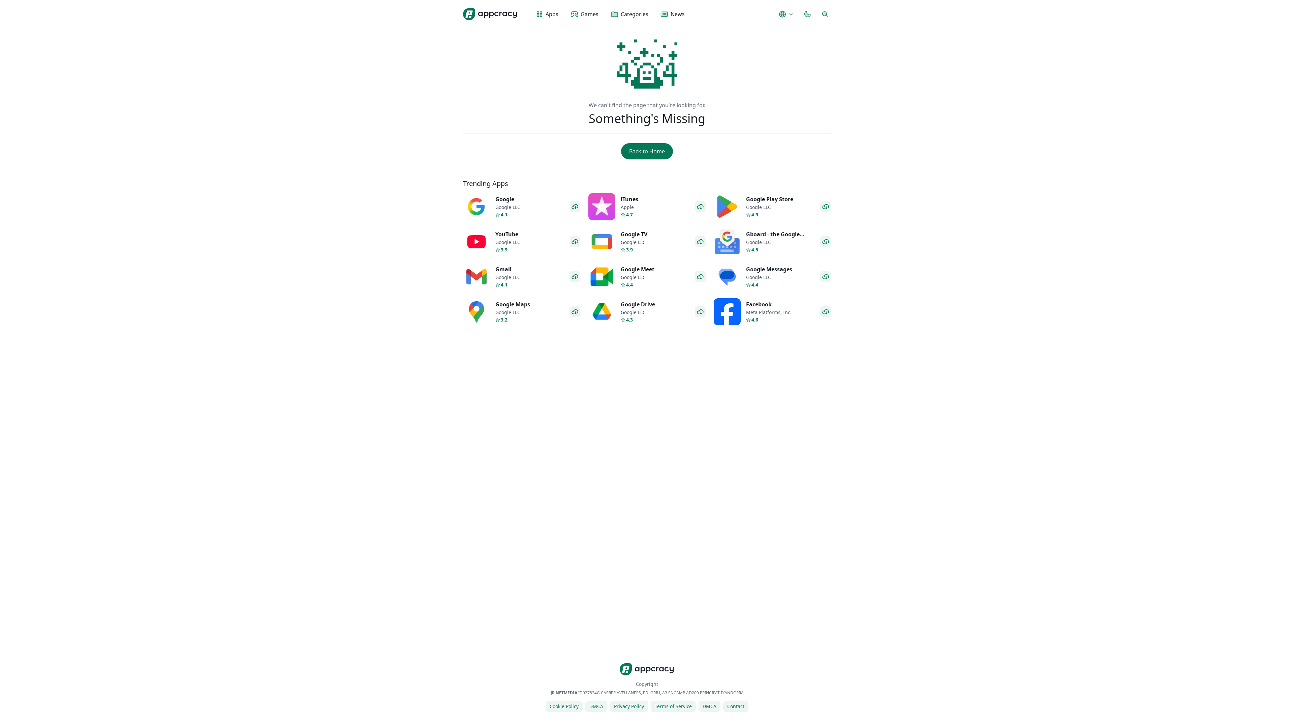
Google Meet (637, 269)
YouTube (506, 234)
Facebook (759, 304)
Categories (634, 14)
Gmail (503, 269)
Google (504, 199)
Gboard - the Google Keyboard (773, 238)
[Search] (825, 14)
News (678, 14)
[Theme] (807, 14)
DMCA (596, 706)
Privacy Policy (629, 706)
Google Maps (512, 304)
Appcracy (498, 13)
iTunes (629, 199)
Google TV (634, 234)
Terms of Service (673, 706)
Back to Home (647, 151)
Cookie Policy (564, 706)
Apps (552, 14)
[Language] (786, 14)
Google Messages (769, 269)
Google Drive (638, 304)
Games (589, 14)
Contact (735, 706)
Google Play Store (769, 199)
